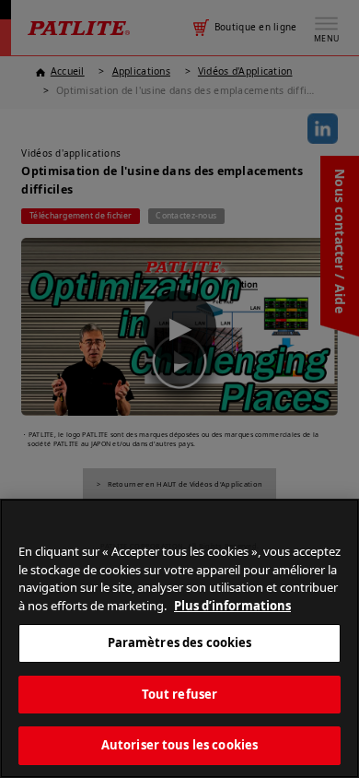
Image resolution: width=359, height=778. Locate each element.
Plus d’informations (232, 605)
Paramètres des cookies (180, 642)
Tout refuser (180, 694)
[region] (179, 638)
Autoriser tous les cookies (179, 745)
